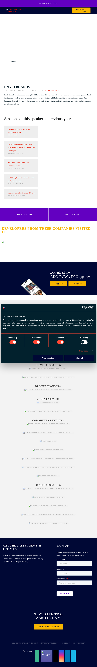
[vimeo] (73, 656)
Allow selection (48, 358)
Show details (84, 351)
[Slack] (37, 656)
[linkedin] (67, 656)
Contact (42, 643)
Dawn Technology (31, 643)
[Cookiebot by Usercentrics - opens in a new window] (84, 308)
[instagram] (61, 656)
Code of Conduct (78, 643)
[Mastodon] (46, 656)
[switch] (36, 342)
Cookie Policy (65, 643)
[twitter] (55, 656)
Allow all (79, 358)
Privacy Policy (52, 643)
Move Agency (53, 90)
